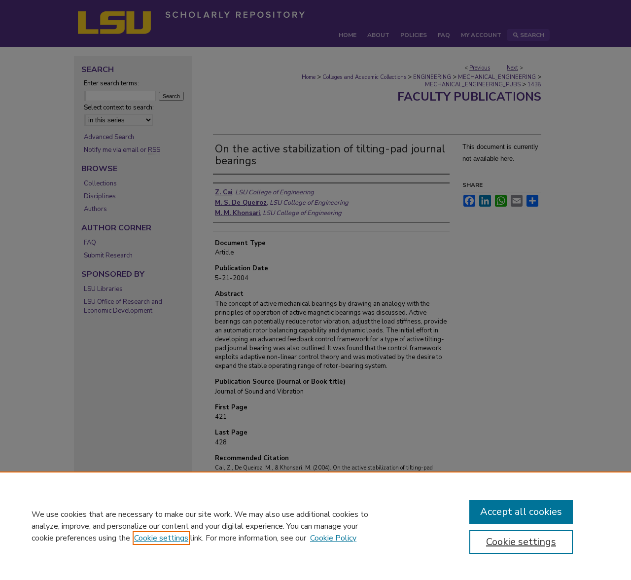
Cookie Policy (333, 538)
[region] (315, 525)
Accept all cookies (521, 511)
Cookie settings (161, 538)
